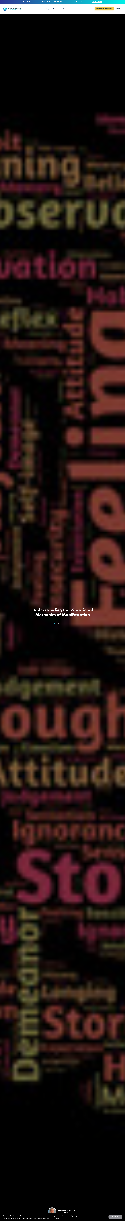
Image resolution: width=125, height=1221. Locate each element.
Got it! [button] (115, 1217)
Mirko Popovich (71, 1210)
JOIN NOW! (97, 2)
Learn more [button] (57, 1218)
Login (118, 8)
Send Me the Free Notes (104, 8)
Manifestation (62, 623)
